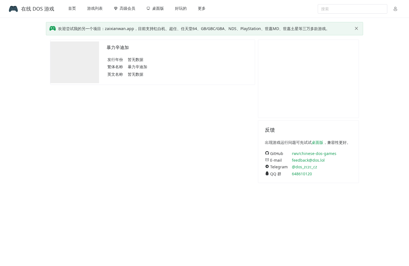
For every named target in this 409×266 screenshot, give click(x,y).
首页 (72, 8)
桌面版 (317, 142)
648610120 (302, 173)
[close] (356, 28)
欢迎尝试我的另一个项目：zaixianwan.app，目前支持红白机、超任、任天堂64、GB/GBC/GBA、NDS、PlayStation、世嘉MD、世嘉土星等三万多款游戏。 (194, 28)
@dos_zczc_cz (304, 166)
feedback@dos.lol (308, 160)
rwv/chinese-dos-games (314, 153)
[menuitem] (72, 9)
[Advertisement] (308, 79)
